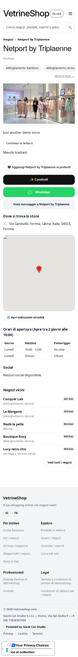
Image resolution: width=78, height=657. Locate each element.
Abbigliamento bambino (22, 68)
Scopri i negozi (51, 538)
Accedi (56, 13)
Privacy (8, 633)
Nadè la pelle (13, 424)
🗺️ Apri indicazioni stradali (25, 317)
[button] (39, 269)
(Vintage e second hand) (19, 453)
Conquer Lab (13, 399)
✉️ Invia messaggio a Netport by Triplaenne (39, 204)
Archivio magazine (15, 546)
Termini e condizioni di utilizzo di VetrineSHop (56, 581)
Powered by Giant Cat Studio (26, 627)
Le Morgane (12, 412)
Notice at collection (20, 652)
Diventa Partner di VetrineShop (15, 581)
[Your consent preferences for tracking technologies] (7, 650)
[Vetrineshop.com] (28, 13)
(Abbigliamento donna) (18, 403)
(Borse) (7, 429)
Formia (8, 58)
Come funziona (13, 530)
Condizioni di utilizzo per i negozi (57, 593)
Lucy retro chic (14, 449)
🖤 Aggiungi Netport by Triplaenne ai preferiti (39, 167)
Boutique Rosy (14, 437)
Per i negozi (11, 538)
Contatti (8, 591)
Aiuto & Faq (11, 561)
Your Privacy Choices (32, 645)
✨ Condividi (39, 179)
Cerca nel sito (50, 553)
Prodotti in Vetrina (53, 530)
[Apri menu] (70, 13)
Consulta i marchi (52, 546)
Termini (37, 633)
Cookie (22, 633)
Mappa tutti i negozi (16, 553)
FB (16, 513)
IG (6, 513)
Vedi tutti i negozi (60, 462)
